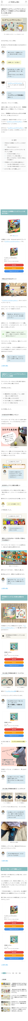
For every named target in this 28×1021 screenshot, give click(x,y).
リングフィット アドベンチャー (10, 258)
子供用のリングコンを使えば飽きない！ (14, 162)
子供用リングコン (8, 652)
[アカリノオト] (14, 2)
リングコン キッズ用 (11, 691)
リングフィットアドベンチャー (15, 83)
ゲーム (4, 973)
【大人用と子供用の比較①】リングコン (16, 164)
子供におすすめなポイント (13, 147)
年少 (16, 973)
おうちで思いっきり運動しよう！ (12, 169)
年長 (19, 973)
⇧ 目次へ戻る (4, 365)
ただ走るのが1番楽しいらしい (13, 153)
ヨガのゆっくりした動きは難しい (14, 156)
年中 (13, 973)
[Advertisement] (14, 190)
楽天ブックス (15, 235)
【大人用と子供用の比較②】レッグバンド (16, 166)
